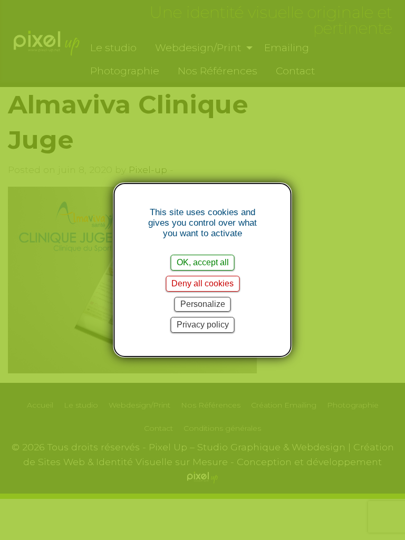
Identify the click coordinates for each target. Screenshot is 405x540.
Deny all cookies (202, 283)
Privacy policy (203, 324)
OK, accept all (203, 262)
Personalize (202, 304)
